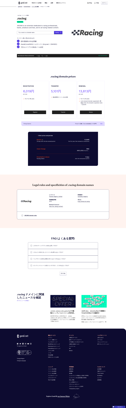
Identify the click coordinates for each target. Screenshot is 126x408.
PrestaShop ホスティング (54, 348)
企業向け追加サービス (74, 344)
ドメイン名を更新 (52, 373)
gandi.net (20, 6)
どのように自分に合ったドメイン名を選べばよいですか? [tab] (48, 252)
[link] (17, 344)
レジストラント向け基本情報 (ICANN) (78, 377)
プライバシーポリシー (74, 384)
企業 (52, 3)
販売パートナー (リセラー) (75, 339)
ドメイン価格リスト (52, 339)
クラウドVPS (51, 350)
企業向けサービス (73, 337)
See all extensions (102, 55)
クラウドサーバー (52, 377)
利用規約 (71, 371)
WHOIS (70, 350)
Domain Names (27, 6)
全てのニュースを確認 (23, 300)
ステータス (99, 339)
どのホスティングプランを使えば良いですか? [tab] (45, 245)
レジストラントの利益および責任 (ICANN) (79, 375)
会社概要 (99, 369)
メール (49, 352)
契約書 (70, 373)
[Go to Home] (22, 3)
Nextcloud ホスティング (54, 346)
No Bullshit (99, 375)
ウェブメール (72, 346)
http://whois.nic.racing (84, 201)
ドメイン (50, 337)
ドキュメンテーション (102, 342)
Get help (63, 273)
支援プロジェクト (101, 371)
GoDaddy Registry (83, 196)
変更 (101, 123)
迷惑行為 (71, 369)
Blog (90, 3)
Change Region (20, 358)
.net (47, 55)
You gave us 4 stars (22, 346)
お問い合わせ (100, 337)
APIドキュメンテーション (103, 344)
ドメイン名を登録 (52, 369)
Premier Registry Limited (55, 196)
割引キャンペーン (61, 3)
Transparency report (74, 388)
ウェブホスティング (52, 342)
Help (97, 3)
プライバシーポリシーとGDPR (76, 386)
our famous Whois (64, 396)
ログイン (104, 2)
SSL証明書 (50, 355)
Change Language (21, 360)
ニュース (99, 377)
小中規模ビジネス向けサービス (76, 342)
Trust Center (100, 373)
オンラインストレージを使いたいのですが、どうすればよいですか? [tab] (51, 265)
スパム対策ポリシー (73, 382)
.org (39, 55)
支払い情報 (71, 379)
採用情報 (99, 379)
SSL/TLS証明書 (51, 379)
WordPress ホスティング (54, 344)
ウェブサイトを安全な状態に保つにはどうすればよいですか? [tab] (49, 259)
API (70, 348)
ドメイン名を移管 (52, 371)
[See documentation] (42, 140)
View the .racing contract (56, 206)
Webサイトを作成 (36, 3)
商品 (46, 3)
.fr (42, 55)
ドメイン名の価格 (35, 6)
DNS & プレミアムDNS (53, 357)
